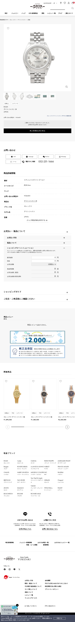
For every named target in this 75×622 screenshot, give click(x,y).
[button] (67, 427)
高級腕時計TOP (4, 19)
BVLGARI (20, 494)
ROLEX (7, 462)
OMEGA (33, 462)
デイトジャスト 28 (30, 201)
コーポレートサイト (30, 606)
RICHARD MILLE (36, 494)
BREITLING (8, 481)
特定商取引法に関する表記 (53, 586)
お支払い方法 (29, 580)
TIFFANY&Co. (48, 489)
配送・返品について (31, 583)
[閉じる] (17, 605)
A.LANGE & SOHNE (37, 467)
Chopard (61, 481)
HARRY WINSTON (23, 473)
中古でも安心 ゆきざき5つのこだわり (56, 583)
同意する (59, 618)
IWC (45, 473)
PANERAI (60, 473)
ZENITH (6, 489)
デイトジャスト (22, 19)
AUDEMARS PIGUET (64, 462)
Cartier (20, 462)
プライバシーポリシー (23, 618)
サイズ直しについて (31, 589)
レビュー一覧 (29, 595)
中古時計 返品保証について (33, 586)
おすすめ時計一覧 (43, 542)
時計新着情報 (9, 542)
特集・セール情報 (31, 545)
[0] (73, 3)
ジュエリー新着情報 (26, 542)
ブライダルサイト (50, 606)
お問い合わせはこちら (50, 529)
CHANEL (6, 473)
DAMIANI (20, 489)
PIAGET (60, 489)
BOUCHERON (8, 494)
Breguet (6, 467)
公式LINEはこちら (25, 529)
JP (54, 3)
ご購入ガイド (69, 13)
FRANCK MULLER (63, 467)
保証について (29, 592)
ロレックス (13, 19)
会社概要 (47, 580)
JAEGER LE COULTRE (37, 473)
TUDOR (36, 488)
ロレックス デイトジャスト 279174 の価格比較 (59, 115)
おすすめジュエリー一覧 (62, 542)
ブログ (60, 13)
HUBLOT (46, 467)
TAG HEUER (21, 481)
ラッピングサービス (31, 598)
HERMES (47, 481)
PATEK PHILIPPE (50, 462)
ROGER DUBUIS (22, 467)
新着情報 (46, 545)
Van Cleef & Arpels (37, 480)
